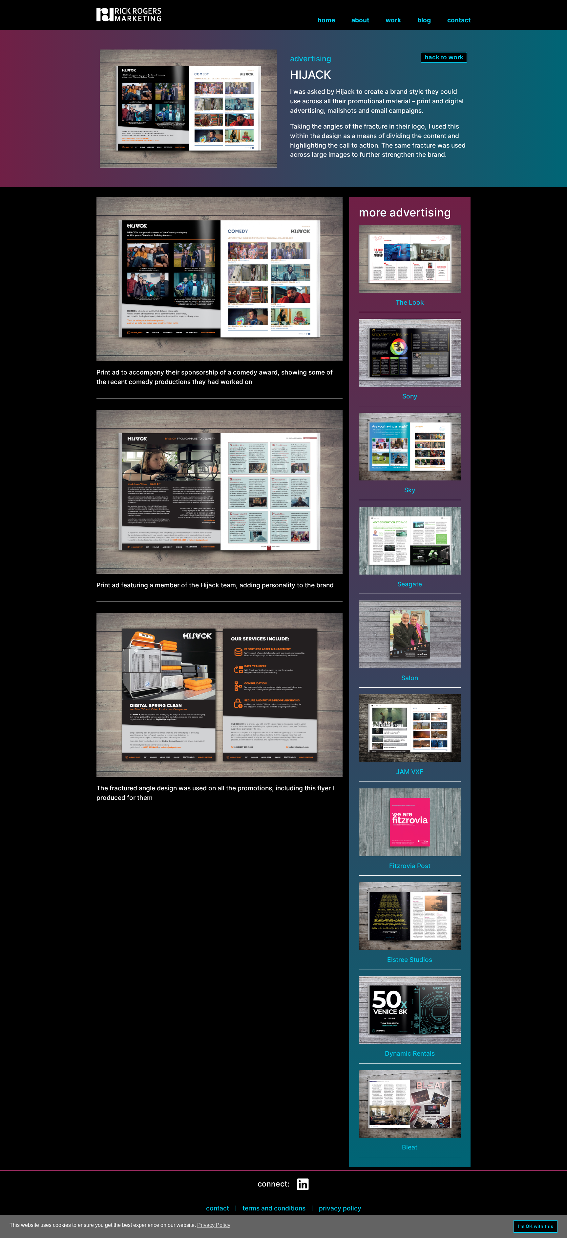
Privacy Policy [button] (213, 1225)
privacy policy (340, 1208)
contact (459, 20)
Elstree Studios (409, 960)
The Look (410, 302)
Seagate (409, 584)
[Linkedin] (302, 1184)
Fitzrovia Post (409, 866)
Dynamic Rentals (410, 1053)
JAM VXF (409, 772)
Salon (409, 678)
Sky (409, 490)
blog (424, 20)
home (326, 20)
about (360, 20)
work (393, 20)
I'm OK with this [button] (535, 1226)
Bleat (409, 1147)
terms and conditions (273, 1208)
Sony (409, 396)
